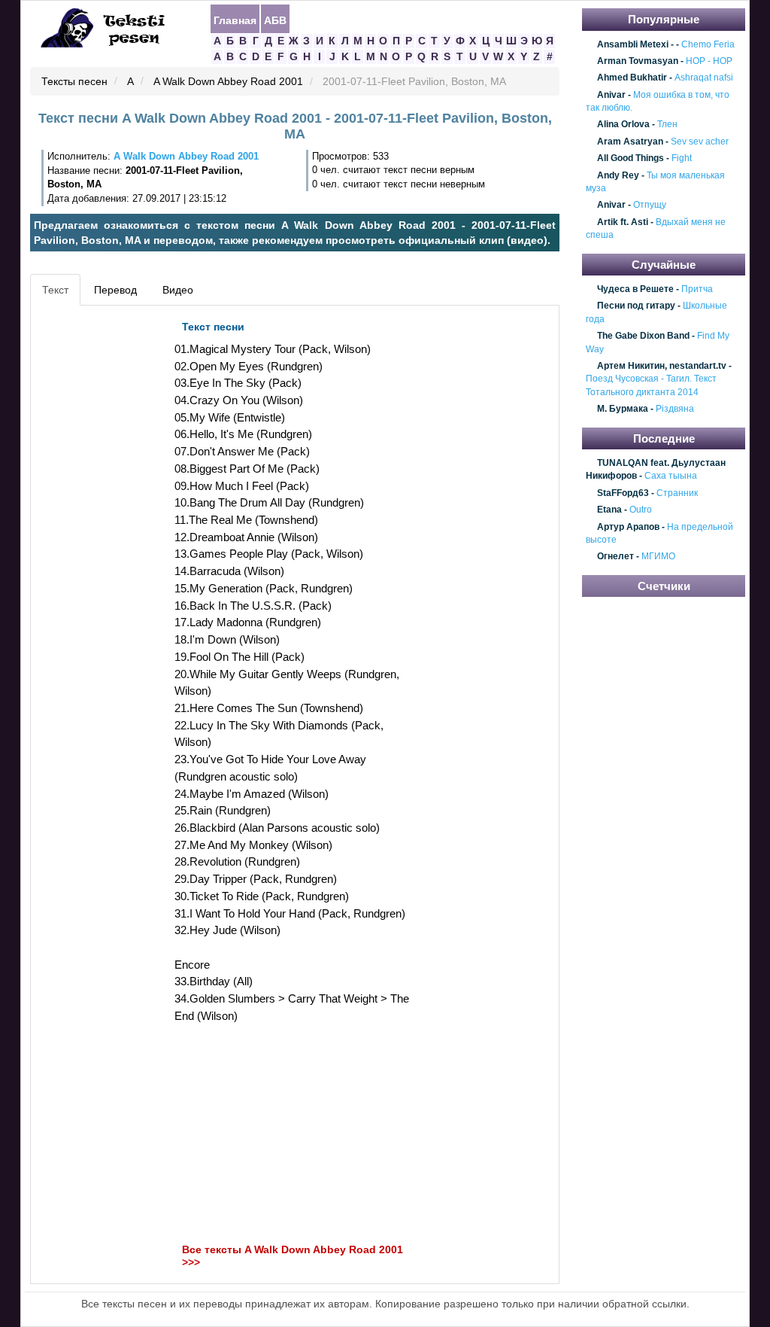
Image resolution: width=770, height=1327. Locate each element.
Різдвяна (675, 408)
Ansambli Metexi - (635, 44)
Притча (697, 289)
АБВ (275, 19)
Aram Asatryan (630, 141)
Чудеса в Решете (635, 289)
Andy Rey (618, 175)
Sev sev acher (700, 141)
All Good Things (630, 158)
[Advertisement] (102, 539)
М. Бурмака (622, 408)
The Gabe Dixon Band (643, 336)
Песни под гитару (636, 306)
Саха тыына (670, 476)
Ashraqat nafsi (704, 78)
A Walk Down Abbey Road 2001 (228, 82)
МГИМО (658, 557)
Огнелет (615, 557)
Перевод (115, 290)
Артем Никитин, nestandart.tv (661, 366)
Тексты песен (74, 82)
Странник (677, 493)
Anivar (611, 95)
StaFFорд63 (623, 493)
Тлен (667, 125)
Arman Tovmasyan (637, 61)
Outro (640, 510)
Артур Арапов (628, 527)
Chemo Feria (708, 44)
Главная (235, 19)
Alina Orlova (623, 125)
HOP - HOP (709, 61)
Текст (55, 290)
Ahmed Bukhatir (632, 78)
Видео (177, 290)
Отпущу (649, 205)
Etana (609, 510)
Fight (681, 158)
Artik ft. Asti (622, 222)
